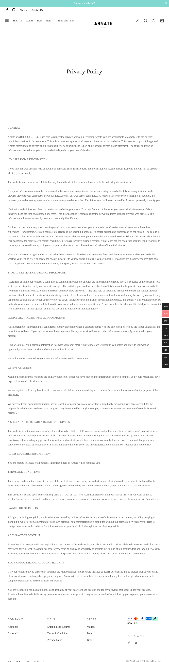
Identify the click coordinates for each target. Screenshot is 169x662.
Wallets (29, 20)
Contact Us (37, 10)
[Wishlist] (154, 21)
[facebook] (129, 643)
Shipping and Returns (58, 626)
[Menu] (7, 21)
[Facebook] (7, 10)
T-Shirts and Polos (64, 20)
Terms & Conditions (57, 633)
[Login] (138, 21)
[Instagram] (13, 10)
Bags (39, 20)
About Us (23, 10)
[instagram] (135, 643)
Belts (48, 20)
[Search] (146, 21)
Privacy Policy (55, 640)
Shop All (17, 20)
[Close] (166, 3)
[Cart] (162, 21)
